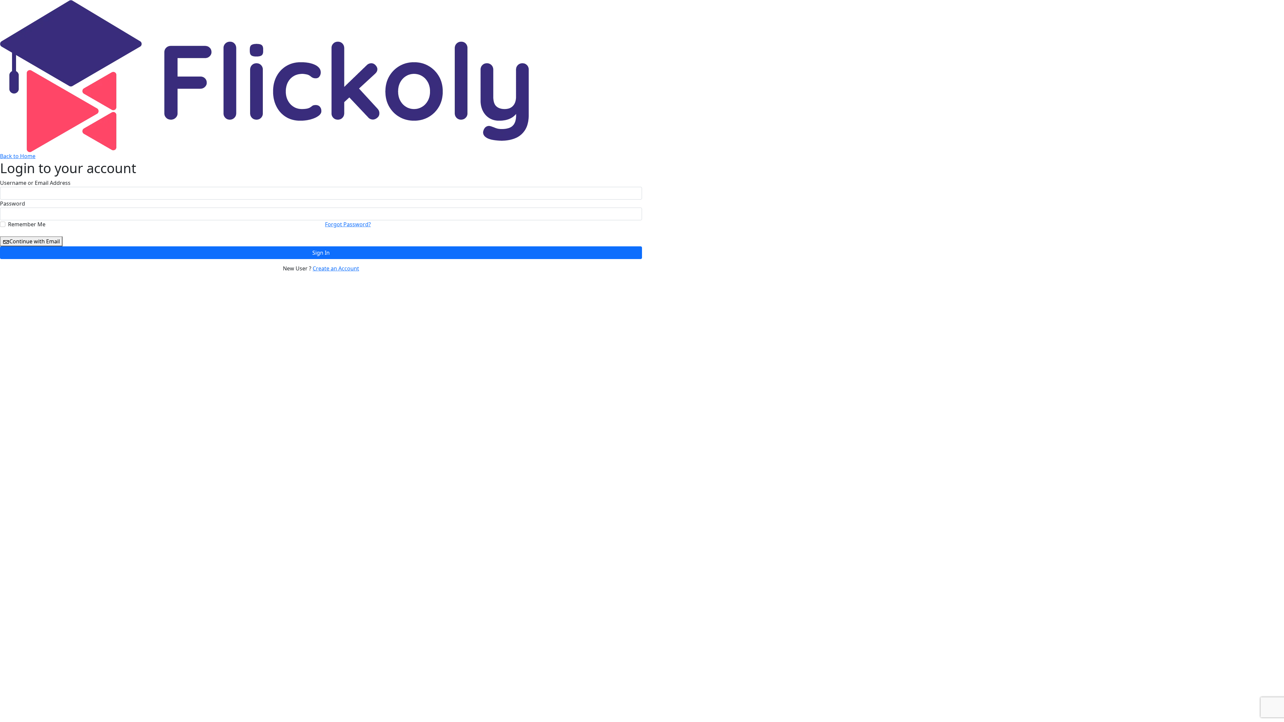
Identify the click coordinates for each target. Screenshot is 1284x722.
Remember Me (26, 224)
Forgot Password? (348, 224)
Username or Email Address (35, 183)
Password (12, 203)
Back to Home (17, 156)
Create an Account (336, 268)
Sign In (321, 252)
